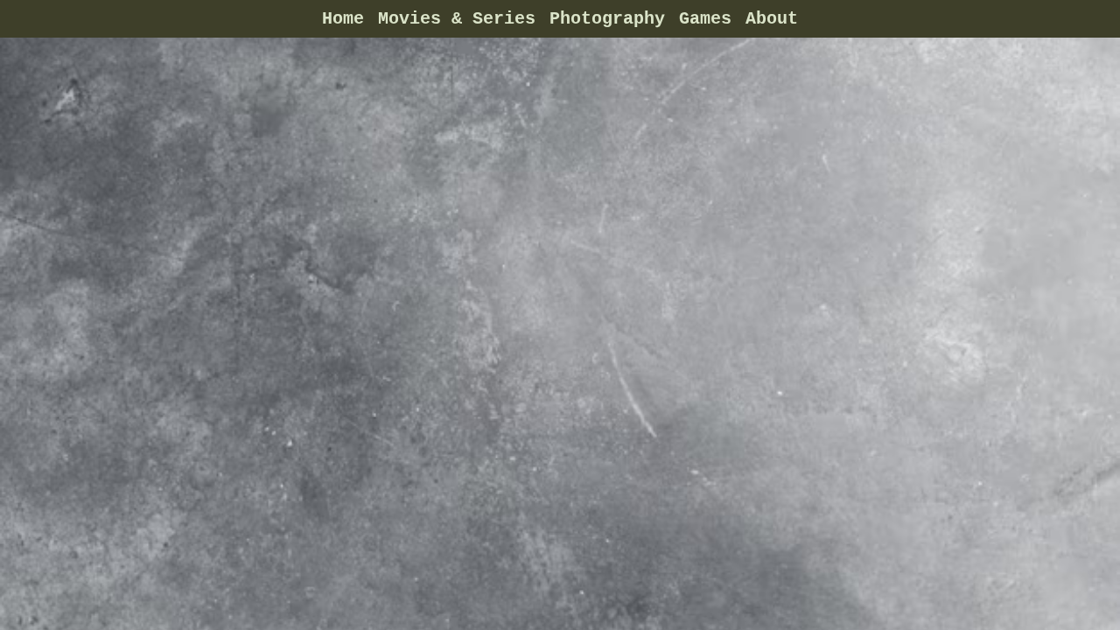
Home (343, 19)
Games (705, 19)
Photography (607, 19)
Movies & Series (457, 19)
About (772, 19)
